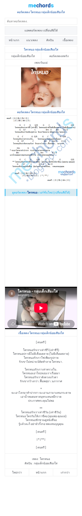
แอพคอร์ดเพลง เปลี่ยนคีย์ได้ (41, 30)
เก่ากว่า (65, 472)
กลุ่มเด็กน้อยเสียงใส (23, 56)
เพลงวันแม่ (41, 62)
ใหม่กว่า (17, 472)
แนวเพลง (32, 40)
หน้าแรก (14, 40)
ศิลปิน (50, 40)
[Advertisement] (41, 242)
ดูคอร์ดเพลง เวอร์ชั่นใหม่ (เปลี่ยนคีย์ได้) (41, 192)
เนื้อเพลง (68, 40)
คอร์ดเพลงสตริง (59, 56)
